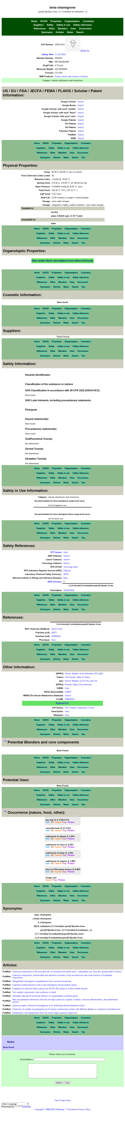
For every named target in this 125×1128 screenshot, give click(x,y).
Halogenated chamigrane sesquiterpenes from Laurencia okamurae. (42, 981)
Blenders (63, 28)
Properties (56, 21)
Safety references (82, 25)
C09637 (68, 692)
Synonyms (47, 32)
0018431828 (68, 590)
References (40, 28)
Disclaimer (72, 1109)
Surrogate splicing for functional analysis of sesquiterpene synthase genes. (45, 996)
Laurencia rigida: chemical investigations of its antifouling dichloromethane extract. (48, 1005)
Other (52, 28)
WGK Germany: (55, 582)
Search (80, 32)
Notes (70, 32)
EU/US (43, 21)
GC (52, 822)
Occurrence (85, 28)
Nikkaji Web (47, 54)
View (65, 552)
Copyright (39, 1109)
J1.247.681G (60, 54)
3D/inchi (84, 51)
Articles (60, 32)
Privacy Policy (83, 1109)
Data (65, 578)
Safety (50, 25)
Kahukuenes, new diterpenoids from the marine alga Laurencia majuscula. (44, 1013)
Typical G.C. (62, 703)
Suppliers (38, 25)
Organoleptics (72, 21)
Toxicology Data (70, 567)
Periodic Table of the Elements (78, 684)
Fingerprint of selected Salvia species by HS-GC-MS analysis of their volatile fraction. (50, 988)
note (5, 741)
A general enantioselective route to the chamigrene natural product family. (44, 985)
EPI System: (56, 552)
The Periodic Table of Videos (77, 677)
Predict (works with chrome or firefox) (71, 76)
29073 (66, 574)
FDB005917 (70, 699)
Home (34, 21)
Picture (71, 822)
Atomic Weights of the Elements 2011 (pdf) (84, 673)
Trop (64, 822)
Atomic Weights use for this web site (81, 681)
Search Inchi (56, 629)
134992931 (56, 636)
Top (83, 157)
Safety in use (63, 25)
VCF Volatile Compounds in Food (79, 708)
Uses (73, 28)
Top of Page (60, 1100)
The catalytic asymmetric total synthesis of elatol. (34, 992)
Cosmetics (88, 21)
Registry (67, 570)
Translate (26, 1106)
